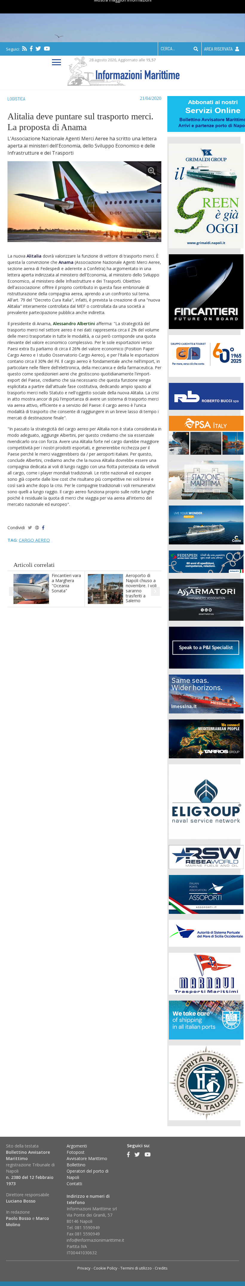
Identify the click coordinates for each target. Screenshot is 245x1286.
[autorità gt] (206, 1082)
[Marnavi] (206, 973)
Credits (161, 1268)
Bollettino (76, 1165)
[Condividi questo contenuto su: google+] (37, 527)
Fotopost (76, 1152)
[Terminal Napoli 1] (206, 479)
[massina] (206, 693)
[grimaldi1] (206, 195)
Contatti (74, 1183)
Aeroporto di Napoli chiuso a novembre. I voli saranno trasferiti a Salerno (141, 588)
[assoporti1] (206, 894)
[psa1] (206, 434)
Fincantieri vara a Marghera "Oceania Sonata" (66, 583)
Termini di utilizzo (136, 1268)
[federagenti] (206, 1019)
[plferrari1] (206, 647)
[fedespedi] (206, 561)
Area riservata (219, 48)
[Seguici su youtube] (46, 48)
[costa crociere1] (206, 524)
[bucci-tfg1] (206, 395)
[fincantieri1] (206, 291)
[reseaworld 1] (206, 856)
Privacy (84, 1268)
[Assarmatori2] (206, 599)
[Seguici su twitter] (38, 48)
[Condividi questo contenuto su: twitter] (30, 527)
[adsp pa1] (206, 932)
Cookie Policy (105, 1268)
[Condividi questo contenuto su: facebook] (43, 527)
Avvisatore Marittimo (87, 1158)
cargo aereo (34, 540)
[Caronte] (206, 355)
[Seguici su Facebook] (31, 48)
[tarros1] (206, 738)
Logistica (16, 98)
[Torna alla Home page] (122, 70)
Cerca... (168, 48)
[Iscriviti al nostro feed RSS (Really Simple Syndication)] (24, 48)
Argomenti (77, 1146)
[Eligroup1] (206, 801)
